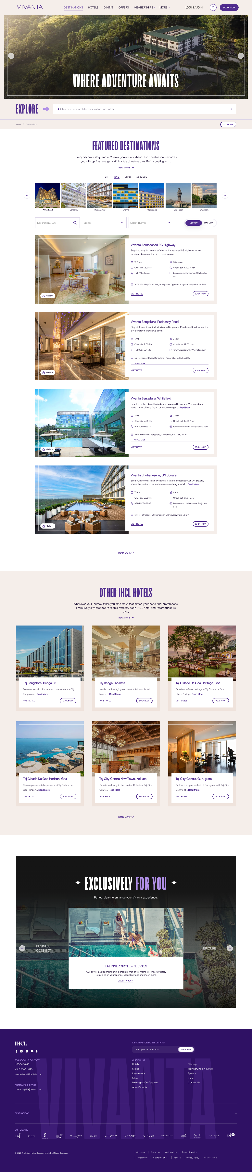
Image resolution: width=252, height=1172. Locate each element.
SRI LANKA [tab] (141, 177)
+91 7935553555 (142, 273)
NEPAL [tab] (128, 177)
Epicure (192, 1073)
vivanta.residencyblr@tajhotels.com (189, 349)
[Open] (122, 222)
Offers (135, 1077)
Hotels (135, 1064)
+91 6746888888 (142, 503)
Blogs (191, 1077)
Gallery (49, 296)
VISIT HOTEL (137, 293)
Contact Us (194, 1082)
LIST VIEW (193, 223)
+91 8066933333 (142, 426)
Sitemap (192, 1064)
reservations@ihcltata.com (28, 1074)
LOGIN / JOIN (194, 7)
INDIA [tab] (117, 177)
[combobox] (101, 222)
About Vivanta (139, 1087)
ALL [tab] (106, 177)
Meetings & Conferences (145, 1082)
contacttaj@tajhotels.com (28, 1089)
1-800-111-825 (22, 1064)
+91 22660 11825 (23, 1069)
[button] (126, 1113)
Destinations (138, 1073)
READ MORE (124, 167)
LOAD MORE (124, 552)
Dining (135, 1068)
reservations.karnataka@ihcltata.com (190, 426)
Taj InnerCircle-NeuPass (200, 1068)
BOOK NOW (229, 7)
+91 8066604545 (142, 349)
